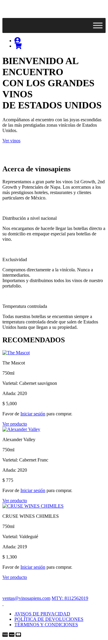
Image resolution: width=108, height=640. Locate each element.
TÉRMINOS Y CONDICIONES (46, 624)
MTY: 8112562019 (70, 598)
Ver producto (14, 423)
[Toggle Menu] (98, 25)
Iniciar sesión (32, 413)
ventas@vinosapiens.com (26, 598)
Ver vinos (11, 140)
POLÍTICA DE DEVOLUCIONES (48, 619)
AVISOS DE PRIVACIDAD (42, 613)
